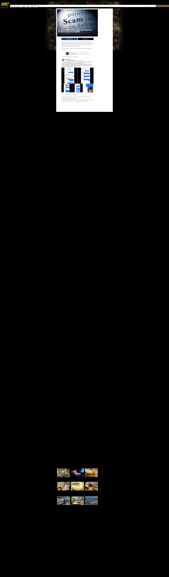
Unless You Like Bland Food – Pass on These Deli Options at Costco (63, 507)
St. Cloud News (87, 457)
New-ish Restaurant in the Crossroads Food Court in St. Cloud (91, 507)
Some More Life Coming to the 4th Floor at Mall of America (63, 479)
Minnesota (79, 457)
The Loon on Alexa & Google (28, 7)
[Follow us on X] (152, 6)
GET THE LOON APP (20, 7)
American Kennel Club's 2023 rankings (70, 432)
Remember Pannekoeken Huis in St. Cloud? (91, 479)
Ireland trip (6, 7)
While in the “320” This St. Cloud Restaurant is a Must (90, 492)
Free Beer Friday (35, 7)
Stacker (85, 432)
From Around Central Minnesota (73, 457)
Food (68, 457)
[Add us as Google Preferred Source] (148, 6)
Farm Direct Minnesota (72, 94)
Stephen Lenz (92, 427)
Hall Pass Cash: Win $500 (13, 7)
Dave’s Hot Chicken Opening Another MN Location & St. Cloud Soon (63, 493)
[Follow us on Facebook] (150, 6)
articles (66, 457)
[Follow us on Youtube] (155, 6)
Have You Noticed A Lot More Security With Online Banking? (77, 479)
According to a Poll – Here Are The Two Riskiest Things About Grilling (77, 507)
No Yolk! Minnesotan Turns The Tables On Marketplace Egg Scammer (75, 452)
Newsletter (82, 457)
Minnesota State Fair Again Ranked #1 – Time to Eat (76, 492)
